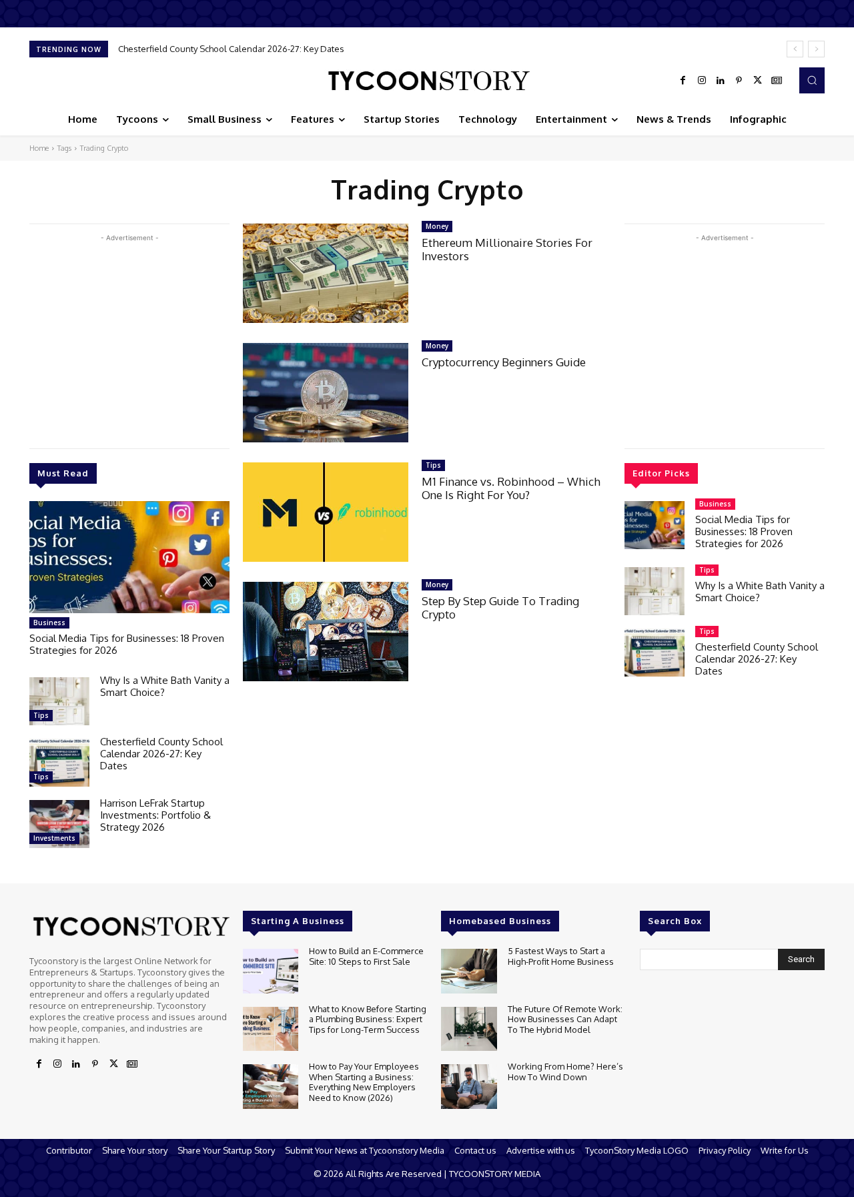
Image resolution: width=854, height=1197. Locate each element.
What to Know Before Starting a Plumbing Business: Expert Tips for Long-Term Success (367, 1019)
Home (39, 148)
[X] (758, 80)
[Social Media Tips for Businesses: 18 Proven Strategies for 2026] (129, 557)
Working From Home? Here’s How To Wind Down (565, 1071)
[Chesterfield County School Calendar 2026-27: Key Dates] (59, 763)
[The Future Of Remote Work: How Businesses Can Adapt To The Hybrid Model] (468, 1029)
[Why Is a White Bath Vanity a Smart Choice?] (59, 701)
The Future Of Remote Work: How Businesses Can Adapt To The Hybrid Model (565, 1019)
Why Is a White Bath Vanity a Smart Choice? (165, 686)
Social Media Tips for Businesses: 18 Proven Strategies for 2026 (126, 644)
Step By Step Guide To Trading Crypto (500, 607)
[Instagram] (702, 80)
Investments (54, 838)
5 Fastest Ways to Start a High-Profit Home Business (561, 956)
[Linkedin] (720, 80)
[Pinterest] (739, 80)
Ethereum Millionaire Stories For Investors (507, 249)
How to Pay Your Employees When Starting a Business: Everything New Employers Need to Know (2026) (364, 1082)
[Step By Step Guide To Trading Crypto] (325, 631)
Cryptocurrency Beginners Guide (504, 362)
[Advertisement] (129, 338)
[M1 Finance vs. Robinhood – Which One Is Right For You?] (325, 512)
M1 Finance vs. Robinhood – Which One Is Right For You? (511, 488)
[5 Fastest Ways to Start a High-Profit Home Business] (468, 971)
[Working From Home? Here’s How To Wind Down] (468, 1086)
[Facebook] (683, 80)
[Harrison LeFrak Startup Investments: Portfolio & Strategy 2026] (59, 824)
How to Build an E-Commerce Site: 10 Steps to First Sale (366, 956)
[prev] (795, 49)
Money (437, 226)
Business (49, 622)
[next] (816, 49)
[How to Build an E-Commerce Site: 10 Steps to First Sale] (270, 971)
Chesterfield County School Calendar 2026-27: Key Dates (161, 753)
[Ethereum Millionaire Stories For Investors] (325, 273)
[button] (812, 80)
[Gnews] (776, 80)
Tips (41, 715)
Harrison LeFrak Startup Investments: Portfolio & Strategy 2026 (256, 48)
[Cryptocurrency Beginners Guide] (325, 392)
